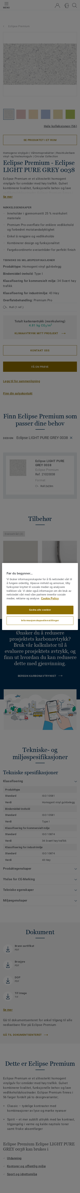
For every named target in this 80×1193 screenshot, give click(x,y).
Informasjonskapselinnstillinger (40, 620)
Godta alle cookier (40, 610)
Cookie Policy (50, 598)
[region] (40, 596)
